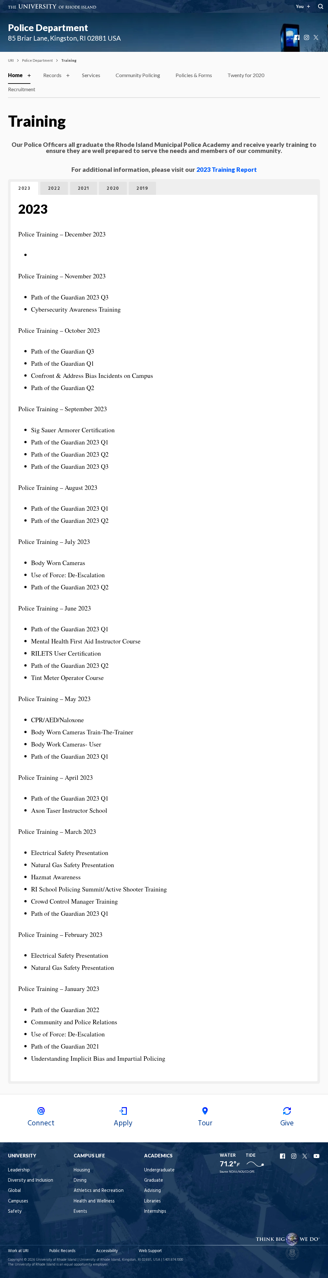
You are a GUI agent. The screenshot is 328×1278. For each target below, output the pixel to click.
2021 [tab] (83, 188)
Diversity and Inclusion (30, 1180)
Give (287, 1123)
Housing (82, 1170)
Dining (80, 1180)
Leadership (19, 1170)
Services (91, 75)
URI (11, 60)
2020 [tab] (113, 188)
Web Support (150, 1251)
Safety (14, 1211)
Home (15, 75)
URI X (305, 1156)
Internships (155, 1211)
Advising (152, 1190)
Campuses (18, 1201)
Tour (205, 1123)
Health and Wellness (94, 1201)
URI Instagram (294, 1156)
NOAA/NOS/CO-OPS (241, 1172)
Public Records (62, 1251)
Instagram (307, 37)
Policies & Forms (194, 75)
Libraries (152, 1201)
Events (80, 1211)
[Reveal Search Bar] (320, 6)
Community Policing (138, 75)
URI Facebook (283, 1156)
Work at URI (18, 1251)
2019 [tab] (142, 188)
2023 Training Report (226, 169)
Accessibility (107, 1251)
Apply (123, 1123)
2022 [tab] (54, 188)
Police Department (48, 27)
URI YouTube (317, 1156)
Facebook (297, 37)
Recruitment (21, 89)
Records (52, 75)
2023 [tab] (24, 188)
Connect (41, 1123)
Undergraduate (159, 1170)
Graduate (153, 1180)
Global (14, 1190)
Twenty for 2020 (245, 75)
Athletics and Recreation (99, 1190)
